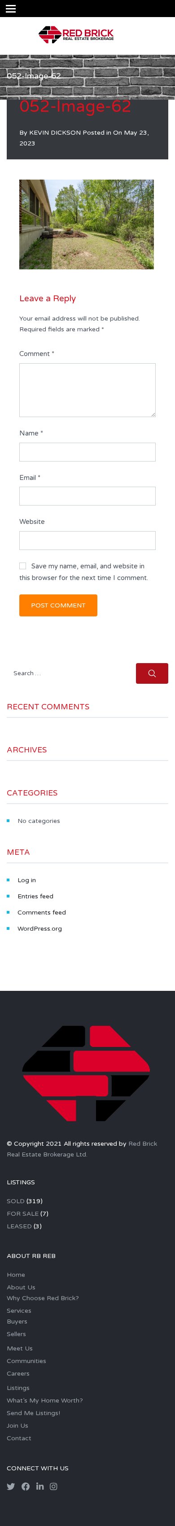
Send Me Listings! (33, 1413)
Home (16, 1275)
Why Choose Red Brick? (43, 1298)
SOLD (16, 1201)
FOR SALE (23, 1214)
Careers (18, 1373)
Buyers (17, 1321)
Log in (27, 880)
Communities (26, 1361)
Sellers (16, 1334)
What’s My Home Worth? (45, 1400)
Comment (36, 354)
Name (31, 433)
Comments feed (42, 912)
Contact (19, 1438)
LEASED (19, 1226)
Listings (18, 1388)
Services (19, 1311)
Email (29, 478)
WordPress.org (40, 928)
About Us (21, 1287)
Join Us (17, 1425)
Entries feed (35, 896)
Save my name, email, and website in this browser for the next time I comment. (83, 572)
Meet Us (20, 1348)
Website (32, 522)
